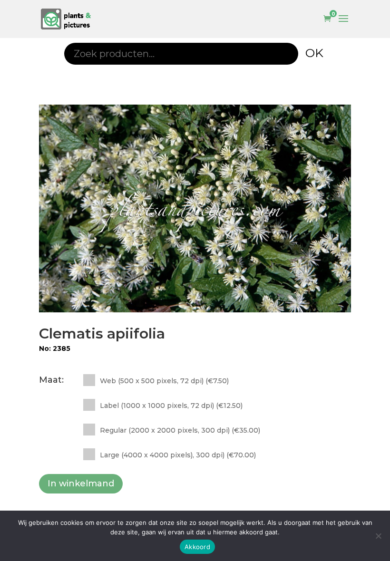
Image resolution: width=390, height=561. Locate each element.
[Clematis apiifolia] (195, 208)
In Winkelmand (81, 483)
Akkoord (197, 547)
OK (314, 53)
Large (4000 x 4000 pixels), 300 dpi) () (178, 455)
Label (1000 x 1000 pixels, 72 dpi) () (171, 405)
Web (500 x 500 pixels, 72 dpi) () (164, 381)
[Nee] (378, 536)
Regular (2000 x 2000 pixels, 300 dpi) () (180, 430)
